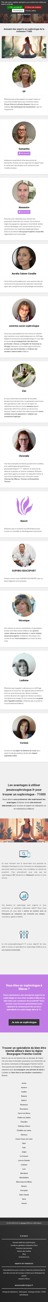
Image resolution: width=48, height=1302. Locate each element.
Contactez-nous (24, 1257)
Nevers (24, 1186)
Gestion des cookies (24, 1251)
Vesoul (24, 1203)
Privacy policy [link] (30, 11)
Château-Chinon (24, 1126)
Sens (24, 1199)
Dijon (24, 1143)
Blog (24, 1254)
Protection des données (24, 1248)
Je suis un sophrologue (24, 1022)
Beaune (24, 1096)
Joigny (24, 1152)
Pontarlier (24, 1190)
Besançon (24, 1105)
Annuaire (15, 1242)
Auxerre (24, 1087)
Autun (24, 1083)
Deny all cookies (34, 7)
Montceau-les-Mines (24, 1182)
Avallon (24, 1092)
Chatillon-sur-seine (24, 1130)
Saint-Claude (24, 1195)
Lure (24, 1169)
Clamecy (24, 1135)
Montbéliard (24, 1178)
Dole (24, 1148)
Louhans (24, 1165)
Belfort (24, 1100)
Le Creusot (24, 1156)
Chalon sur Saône (24, 1117)
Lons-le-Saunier (24, 1160)
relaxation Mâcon (24, 1279)
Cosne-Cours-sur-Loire (24, 1139)
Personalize (18, 11)
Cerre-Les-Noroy (24, 1113)
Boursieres (24, 1109)
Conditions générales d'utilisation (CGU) (24, 1245)
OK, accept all (16, 7)
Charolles (24, 1122)
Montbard (24, 1173)
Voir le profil (24, 153)
